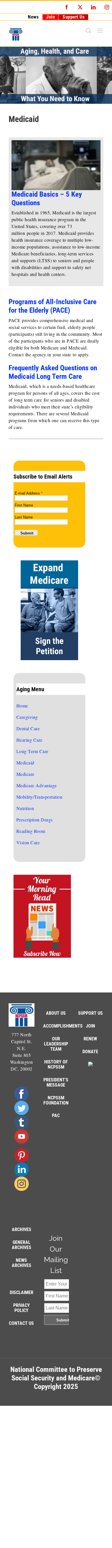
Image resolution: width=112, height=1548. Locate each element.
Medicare (25, 774)
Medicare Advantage (36, 785)
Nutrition (25, 808)
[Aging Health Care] (56, 75)
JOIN (90, 1026)
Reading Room (30, 831)
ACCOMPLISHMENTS (63, 1026)
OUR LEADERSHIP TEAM (56, 1044)
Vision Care (28, 842)
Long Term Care (32, 751)
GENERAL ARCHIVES (21, 1245)
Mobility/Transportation (39, 797)
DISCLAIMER (21, 1292)
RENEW (90, 1039)
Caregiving (27, 717)
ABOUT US (56, 1013)
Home (22, 706)
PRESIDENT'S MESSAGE (55, 1082)
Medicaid (25, 763)
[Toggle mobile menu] (100, 31)
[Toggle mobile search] (89, 31)
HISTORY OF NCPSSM (56, 1064)
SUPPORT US (90, 1013)
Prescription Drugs (34, 820)
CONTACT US (21, 1323)
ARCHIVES (21, 1229)
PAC (56, 1115)
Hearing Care (29, 740)
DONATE (90, 1051)
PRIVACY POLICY (21, 1308)
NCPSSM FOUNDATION (56, 1100)
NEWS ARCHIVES (21, 1263)
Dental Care (28, 728)
